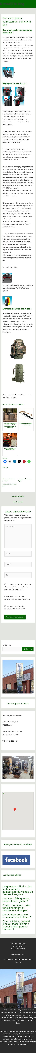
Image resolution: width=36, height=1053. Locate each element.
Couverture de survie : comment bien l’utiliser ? (17, 916)
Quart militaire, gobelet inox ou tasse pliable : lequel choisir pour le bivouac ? (16, 925)
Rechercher (6, 645)
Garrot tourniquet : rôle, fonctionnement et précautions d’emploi (16, 908)
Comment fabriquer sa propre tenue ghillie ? (15, 900)
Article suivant (18, 502)
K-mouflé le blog (12, 4)
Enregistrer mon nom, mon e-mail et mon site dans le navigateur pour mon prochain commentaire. (17, 586)
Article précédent (18, 496)
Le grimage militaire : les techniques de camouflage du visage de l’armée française (17, 890)
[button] (15, 809)
